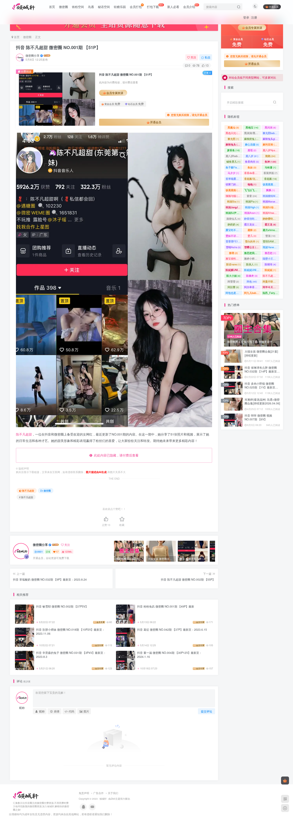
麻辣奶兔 (252, 139)
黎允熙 (233, 139)
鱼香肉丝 (252, 161)
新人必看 (173, 7)
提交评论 (206, 711)
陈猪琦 (270, 264)
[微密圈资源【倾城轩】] (25, 795)
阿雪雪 (233, 281)
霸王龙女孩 (252, 224)
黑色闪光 (233, 133)
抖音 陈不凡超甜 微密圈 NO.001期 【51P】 (58, 47)
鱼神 (270, 161)
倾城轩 (103, 798)
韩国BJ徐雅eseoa (271, 207)
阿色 (252, 281)
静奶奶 (233, 224)
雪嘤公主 (252, 247)
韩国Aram (251, 213)
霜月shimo (270, 230)
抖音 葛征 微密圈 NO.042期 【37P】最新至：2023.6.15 (172, 629)
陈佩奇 (252, 276)
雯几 (252, 236)
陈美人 (252, 264)
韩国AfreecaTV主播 (271, 213)
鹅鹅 (270, 156)
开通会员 (273, 6)
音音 (252, 196)
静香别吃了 (252, 218)
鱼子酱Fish (234, 167)
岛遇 (91, 7)
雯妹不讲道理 (234, 236)
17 (57, 551)
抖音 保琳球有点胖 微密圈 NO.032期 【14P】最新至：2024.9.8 (262, 371)
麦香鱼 (233, 150)
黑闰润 (270, 127)
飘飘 (270, 190)
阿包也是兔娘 (234, 293)
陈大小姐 (233, 276)
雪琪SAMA (271, 241)
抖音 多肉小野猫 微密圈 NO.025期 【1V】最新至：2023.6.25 (261, 113)
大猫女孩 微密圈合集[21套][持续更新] (261, 353)
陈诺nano (233, 264)
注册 (254, 17)
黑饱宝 (252, 127)
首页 (52, 7)
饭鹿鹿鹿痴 (271, 184)
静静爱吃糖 (271, 218)
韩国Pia (252, 201)
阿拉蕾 (233, 287)
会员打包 (136, 7)
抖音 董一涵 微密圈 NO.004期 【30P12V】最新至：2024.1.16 (169, 655)
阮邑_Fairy (271, 293)
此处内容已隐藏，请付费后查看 (115, 455)
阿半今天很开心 (271, 287)
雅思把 (270, 253)
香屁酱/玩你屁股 (252, 179)
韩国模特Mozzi (271, 196)
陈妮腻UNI (234, 270)
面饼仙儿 (233, 218)
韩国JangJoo (234, 207)
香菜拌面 (270, 173)
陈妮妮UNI (252, 270)
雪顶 (270, 236)
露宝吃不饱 (234, 230)
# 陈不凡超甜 (26, 497)
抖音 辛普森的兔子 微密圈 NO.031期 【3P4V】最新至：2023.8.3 (71, 655)
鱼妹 (252, 167)
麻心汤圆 (252, 144)
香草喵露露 (234, 179)
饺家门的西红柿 (234, 184)
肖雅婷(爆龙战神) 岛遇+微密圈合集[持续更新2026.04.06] (262, 401)
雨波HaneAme (271, 247)
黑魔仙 (233, 127)
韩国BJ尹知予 (234, 213)
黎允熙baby (271, 133)
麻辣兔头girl (271, 139)
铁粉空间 (78, 7)
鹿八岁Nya (271, 150)
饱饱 (252, 184)
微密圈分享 (32, 55)
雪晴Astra (233, 247)
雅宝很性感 (234, 258)
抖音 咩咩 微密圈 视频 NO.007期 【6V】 (258, 417)
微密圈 (63, 7)
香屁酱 (270, 179)
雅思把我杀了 (252, 253)
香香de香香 (252, 173)
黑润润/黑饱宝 (252, 133)
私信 (207, 57)
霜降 (252, 230)
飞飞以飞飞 (252, 190)
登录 (246, 17)
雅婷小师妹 (252, 258)
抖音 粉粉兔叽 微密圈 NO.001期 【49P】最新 (165, 606)
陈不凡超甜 (24, 434)
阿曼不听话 (271, 281)
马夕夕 (233, 173)
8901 (40, 551)
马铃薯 (270, 167)
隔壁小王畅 (271, 258)
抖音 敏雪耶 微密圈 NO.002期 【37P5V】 (62, 606)
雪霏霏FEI (234, 241)
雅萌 (233, 253)
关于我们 (113, 793)
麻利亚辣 (270, 144)
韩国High (252, 207)
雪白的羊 (252, 241)
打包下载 (155, 6)
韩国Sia (233, 201)
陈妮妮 (270, 270)
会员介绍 (190, 6)
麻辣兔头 (233, 144)
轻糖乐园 (120, 7)
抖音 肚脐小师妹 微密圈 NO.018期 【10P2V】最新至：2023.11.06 (70, 631)
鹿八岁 (252, 156)
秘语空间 (104, 7)
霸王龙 (270, 224)
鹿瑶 (252, 150)
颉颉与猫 (233, 196)
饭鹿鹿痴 (233, 190)
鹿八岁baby (234, 156)
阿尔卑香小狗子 (252, 287)
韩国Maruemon (271, 201)
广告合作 (98, 793)
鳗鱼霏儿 (233, 161)
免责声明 (84, 793)
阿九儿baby (252, 293)
